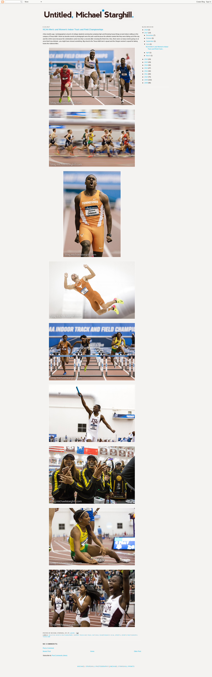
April (148, 53)
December (149, 35)
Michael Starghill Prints (122, 666)
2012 (146, 71)
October (149, 38)
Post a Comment (48, 648)
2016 (146, 59)
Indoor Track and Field (83, 635)
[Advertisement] (106, 671)
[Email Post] (77, 633)
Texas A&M (46, 636)
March (148, 55)
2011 (146, 74)
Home (92, 651)
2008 (146, 83)
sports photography (129, 635)
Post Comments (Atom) (59, 655)
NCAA (112, 635)
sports (118, 635)
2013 (146, 68)
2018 (146, 30)
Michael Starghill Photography (93, 666)
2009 (146, 80)
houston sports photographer (61, 635)
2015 (146, 62)
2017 (146, 33)
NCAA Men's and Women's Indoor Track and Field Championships (73, 30)
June (148, 44)
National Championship (101, 635)
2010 (146, 77)
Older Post (137, 651)
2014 (146, 65)
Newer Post (47, 651)
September (150, 41)
